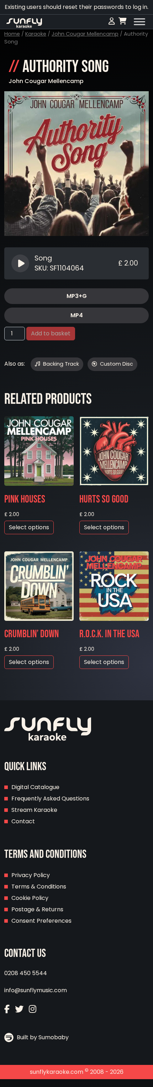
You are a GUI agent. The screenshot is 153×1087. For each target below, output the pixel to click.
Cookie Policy (29, 898)
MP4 (76, 315)
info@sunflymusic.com (35, 990)
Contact (23, 821)
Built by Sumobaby (42, 1037)
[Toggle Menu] (139, 21)
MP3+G (77, 296)
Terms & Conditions (38, 886)
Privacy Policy (30, 875)
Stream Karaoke (34, 810)
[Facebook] (7, 1009)
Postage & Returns (37, 909)
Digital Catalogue (35, 787)
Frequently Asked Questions (50, 798)
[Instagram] (32, 1009)
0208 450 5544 (25, 973)
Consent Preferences (41, 921)
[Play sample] (21, 263)
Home (12, 33)
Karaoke (35, 33)
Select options (29, 527)
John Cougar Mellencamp (85, 33)
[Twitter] (19, 1009)
